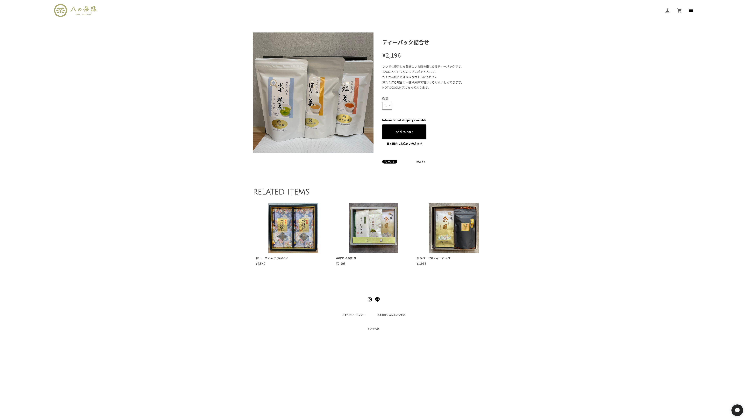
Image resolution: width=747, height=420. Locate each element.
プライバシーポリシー (353, 314)
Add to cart (404, 132)
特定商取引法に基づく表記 (391, 314)
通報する (421, 161)
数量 (385, 98)
